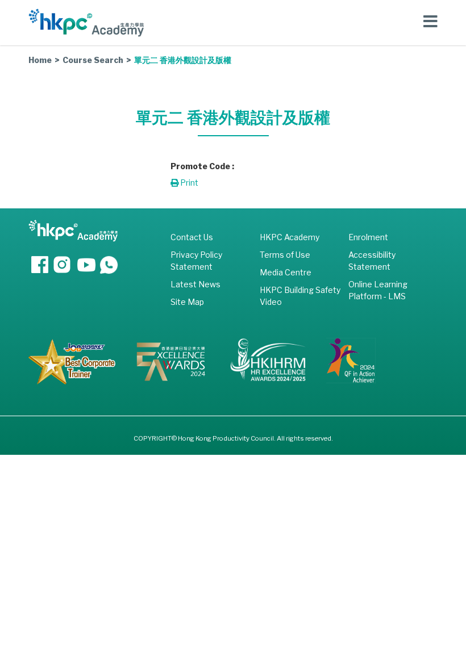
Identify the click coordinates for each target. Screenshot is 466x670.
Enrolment (368, 237)
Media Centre (285, 272)
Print (188, 182)
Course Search (93, 60)
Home (40, 60)
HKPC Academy (289, 237)
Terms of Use (285, 254)
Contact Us (191, 237)
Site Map (187, 302)
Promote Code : (202, 166)
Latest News (195, 284)
